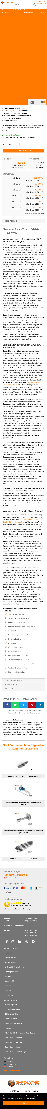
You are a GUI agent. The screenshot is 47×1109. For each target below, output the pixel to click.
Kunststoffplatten (6, 15)
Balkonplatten (29, 53)
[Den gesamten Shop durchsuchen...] (35, 4)
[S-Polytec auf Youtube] (26, 942)
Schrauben (28, 60)
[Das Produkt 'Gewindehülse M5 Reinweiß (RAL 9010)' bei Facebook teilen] (7, 705)
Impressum (9, 995)
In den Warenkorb (23, 150)
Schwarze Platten (6, 99)
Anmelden (41, 3)
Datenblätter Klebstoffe (13, 1042)
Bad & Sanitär (29, 24)
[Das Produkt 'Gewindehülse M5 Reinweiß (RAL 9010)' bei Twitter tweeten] (23, 705)
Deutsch (8, 1062)
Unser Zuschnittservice (13, 1023)
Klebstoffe (27, 46)
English (8, 1066)
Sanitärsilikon (29, 27)
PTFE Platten (5, 36)
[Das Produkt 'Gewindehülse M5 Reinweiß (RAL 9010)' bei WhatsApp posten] (15, 705)
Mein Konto (41, 1)
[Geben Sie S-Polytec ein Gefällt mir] (7, 942)
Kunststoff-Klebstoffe (12, 1009)
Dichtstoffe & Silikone (12, 1014)
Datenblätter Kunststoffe (14, 1038)
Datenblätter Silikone (12, 1047)
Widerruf (8, 976)
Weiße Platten (5, 94)
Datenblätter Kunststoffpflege (15, 1052)
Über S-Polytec (10, 957)
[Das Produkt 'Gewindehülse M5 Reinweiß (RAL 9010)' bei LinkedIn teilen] (40, 705)
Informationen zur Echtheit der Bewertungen (17, 909)
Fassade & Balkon (30, 48)
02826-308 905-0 (31, 918)
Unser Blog (9, 953)
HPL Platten (4, 22)
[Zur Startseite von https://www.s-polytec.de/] (7, 4)
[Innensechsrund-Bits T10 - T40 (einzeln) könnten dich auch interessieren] (23, 764)
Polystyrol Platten (6, 39)
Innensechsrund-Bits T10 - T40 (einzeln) (23, 776)
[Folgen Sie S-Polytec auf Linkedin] (19, 942)
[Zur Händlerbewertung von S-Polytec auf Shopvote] (7, 904)
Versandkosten (10, 962)
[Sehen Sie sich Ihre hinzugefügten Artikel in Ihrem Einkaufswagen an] (41, 102)
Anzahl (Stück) (8, 145)
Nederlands (8, 1064)
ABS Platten (4, 24)
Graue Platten (5, 97)
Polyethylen (17, 27)
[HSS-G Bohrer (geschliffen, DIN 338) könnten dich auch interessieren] (23, 847)
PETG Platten (5, 51)
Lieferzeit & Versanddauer (14, 967)
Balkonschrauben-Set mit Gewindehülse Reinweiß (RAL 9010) (23, 831)
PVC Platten (4, 44)
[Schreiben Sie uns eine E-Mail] (32, 102)
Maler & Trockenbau (31, 34)
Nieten (26, 58)
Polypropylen (18, 29)
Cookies (8, 986)
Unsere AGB (9, 981)
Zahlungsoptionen (11, 972)
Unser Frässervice (11, 1019)
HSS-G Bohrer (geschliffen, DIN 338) (23, 859)
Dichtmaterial (29, 63)
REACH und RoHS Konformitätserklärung (20, 1033)
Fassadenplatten (30, 51)
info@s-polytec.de (30, 921)
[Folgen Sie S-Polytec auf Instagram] (12, 942)
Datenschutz (9, 990)
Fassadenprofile (30, 56)
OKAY (23, 1103)
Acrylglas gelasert (6, 63)
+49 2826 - (16, 875)
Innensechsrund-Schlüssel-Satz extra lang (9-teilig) (23, 803)
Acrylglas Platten (6, 41)
